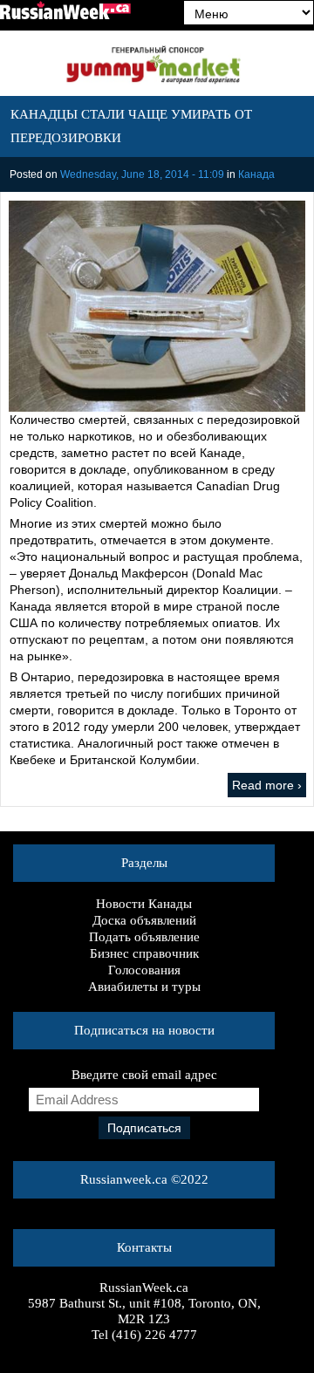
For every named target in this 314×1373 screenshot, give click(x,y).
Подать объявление (144, 937)
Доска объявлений (144, 920)
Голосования (144, 970)
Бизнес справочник (144, 953)
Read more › (267, 785)
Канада (256, 174)
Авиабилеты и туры (144, 987)
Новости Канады (144, 904)
